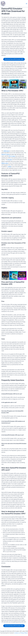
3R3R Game (6, 151)
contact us (17, 633)
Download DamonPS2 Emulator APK (14, 59)
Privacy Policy (23, 633)
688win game (4, 163)
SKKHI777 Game (5, 154)
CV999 (9, 166)
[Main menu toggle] (26, 3)
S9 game (10, 159)
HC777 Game (12, 156)
